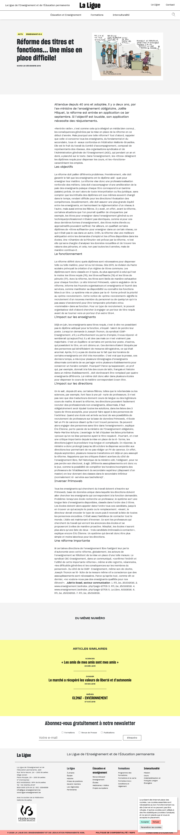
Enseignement (98, 780)
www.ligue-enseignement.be (29, 792)
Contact (170, 4)
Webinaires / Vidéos (101, 785)
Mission (147, 773)
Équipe (69, 776)
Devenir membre (74, 784)
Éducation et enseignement (100, 770)
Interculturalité (121, 15)
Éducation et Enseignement (65, 15)
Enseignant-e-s (34, 34)
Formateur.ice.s (124, 781)
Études (95, 783)
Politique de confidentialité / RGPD (115, 832)
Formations (97, 15)
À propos (70, 773)
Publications (109, 733)
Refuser (156, 822)
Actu (20, 34)
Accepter (145, 822)
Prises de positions (75, 781)
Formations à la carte (127, 778)
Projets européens (100, 788)
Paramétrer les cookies (151, 827)
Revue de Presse (89, 733)
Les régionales (73, 787)
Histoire (70, 778)
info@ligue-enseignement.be (28, 790)
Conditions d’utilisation (159, 832)
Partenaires (72, 790)
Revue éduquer (99, 777)
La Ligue (155, 4)
